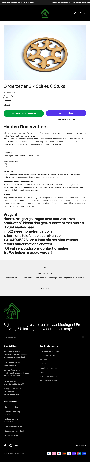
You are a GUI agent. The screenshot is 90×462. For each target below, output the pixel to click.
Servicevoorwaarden (48, 376)
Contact (42, 372)
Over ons (43, 360)
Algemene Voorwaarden (49, 351)
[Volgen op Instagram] (10, 445)
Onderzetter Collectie (52, 144)
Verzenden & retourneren (49, 355)
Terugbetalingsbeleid (48, 380)
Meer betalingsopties (66, 119)
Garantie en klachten (48, 368)
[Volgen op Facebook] (5, 445)
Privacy (42, 364)
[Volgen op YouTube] (16, 445)
